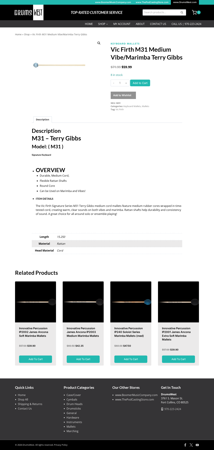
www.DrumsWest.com (185, 2)
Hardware (73, 417)
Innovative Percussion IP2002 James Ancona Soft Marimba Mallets (33, 332)
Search (183, 12)
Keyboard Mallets (125, 43)
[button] (99, 43)
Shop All (23, 399)
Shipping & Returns (30, 404)
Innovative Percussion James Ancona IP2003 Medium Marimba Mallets (83, 332)
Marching (72, 431)
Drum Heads (75, 404)
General (72, 413)
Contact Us (158, 24)
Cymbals (72, 399)
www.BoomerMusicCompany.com (113, 2)
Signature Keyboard (41, 155)
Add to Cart (140, 83)
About (140, 24)
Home (89, 24)
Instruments (74, 422)
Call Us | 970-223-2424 (186, 24)
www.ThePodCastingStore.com (152, 2)
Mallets (145, 106)
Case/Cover (74, 395)
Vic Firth (120, 109)
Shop (27, 34)
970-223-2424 (172, 409)
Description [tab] (42, 119)
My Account (121, 24)
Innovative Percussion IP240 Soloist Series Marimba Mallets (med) (129, 332)
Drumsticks (74, 408)
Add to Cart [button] (36, 359)
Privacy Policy (61, 444)
